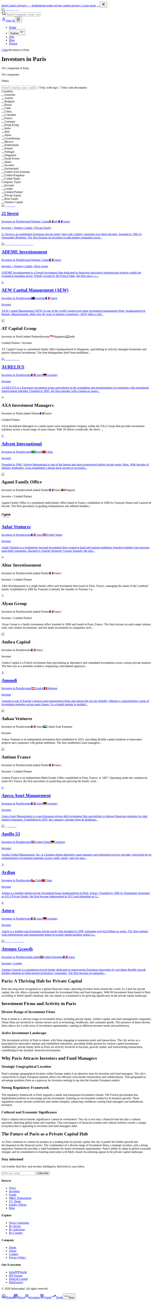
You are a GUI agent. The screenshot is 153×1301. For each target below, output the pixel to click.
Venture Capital (13, 202)
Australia (9, 94)
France (8, 118)
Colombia (10, 114)
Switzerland (11, 168)
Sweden (9, 165)
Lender (8, 188)
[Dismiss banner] (103, 4)
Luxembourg (12, 138)
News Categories (19, 1222)
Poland (8, 148)
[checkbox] (2, 95)
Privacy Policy (17, 1257)
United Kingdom (14, 175)
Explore (14, 33)
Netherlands (11, 145)
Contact (13, 1254)
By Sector (15, 1226)
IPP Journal (15, 1275)
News (12, 1187)
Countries (7, 91)
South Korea (11, 158)
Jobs (11, 36)
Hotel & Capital (18, 1278)
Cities (4, 49)
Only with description (74, 87)
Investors (14, 1191)
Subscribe (43, 1173)
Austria (8, 98)
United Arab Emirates (17, 171)
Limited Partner (13, 192)
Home (12, 27)
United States (12, 178)
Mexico (8, 141)
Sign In (10, 20)
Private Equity (12, 195)
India (7, 128)
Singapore (10, 155)
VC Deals (15, 1201)
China (8, 111)
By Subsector (17, 1229)
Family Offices (17, 1204)
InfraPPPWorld (18, 1272)
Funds (12, 1194)
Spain (7, 161)
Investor (9, 185)
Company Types (11, 182)
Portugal (9, 151)
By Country (16, 1232)
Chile (7, 108)
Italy (7, 131)
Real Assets (11, 198)
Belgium (9, 101)
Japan (7, 135)
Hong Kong (11, 124)
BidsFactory (16, 1282)
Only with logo (49, 87)
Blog (12, 40)
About (12, 1250)
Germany (9, 121)
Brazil (8, 104)
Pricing (13, 43)
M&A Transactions (20, 1198)
